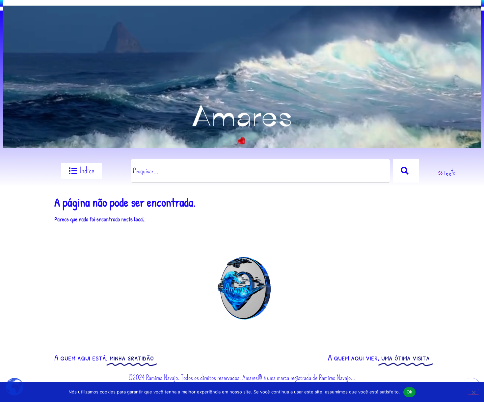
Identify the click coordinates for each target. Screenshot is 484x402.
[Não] (473, 392)
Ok (410, 391)
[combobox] (260, 171)
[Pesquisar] (406, 171)
